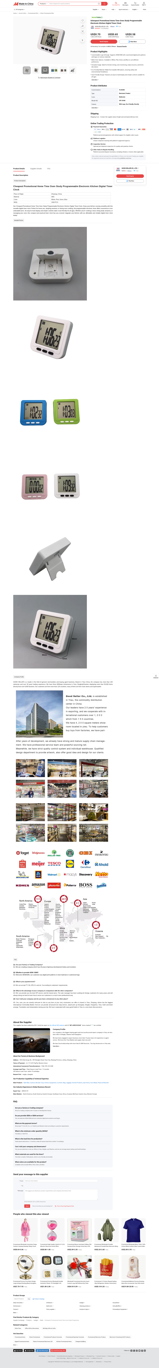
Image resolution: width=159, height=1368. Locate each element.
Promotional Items (20, 1337)
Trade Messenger (42, 1350)
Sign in (144, 5)
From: (21, 1181)
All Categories (20, 9)
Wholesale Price (90, 1356)
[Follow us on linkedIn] (145, 1350)
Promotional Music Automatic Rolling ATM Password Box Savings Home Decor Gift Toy (79, 1246)
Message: (20, 1191)
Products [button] (43, 4)
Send (27, 1206)
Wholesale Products (79, 1356)
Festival (15, 1309)
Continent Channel (101, 1356)
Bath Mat (26, 1083)
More (14, 1345)
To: (22, 1186)
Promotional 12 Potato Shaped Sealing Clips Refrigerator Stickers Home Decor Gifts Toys (105, 1283)
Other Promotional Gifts (47, 13)
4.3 (124, 171)
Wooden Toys (40, 1083)
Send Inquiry (104, 41)
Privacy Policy (107, 1361)
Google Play (29, 1350)
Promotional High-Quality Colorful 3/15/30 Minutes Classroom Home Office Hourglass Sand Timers (52, 1246)
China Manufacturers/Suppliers (65, 1356)
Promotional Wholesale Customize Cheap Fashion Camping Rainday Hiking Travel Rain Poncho (25, 1246)
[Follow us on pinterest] (142, 1350)
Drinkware (49, 1303)
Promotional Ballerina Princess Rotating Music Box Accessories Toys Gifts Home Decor (132, 1283)
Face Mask (93, 1083)
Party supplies (50, 1309)
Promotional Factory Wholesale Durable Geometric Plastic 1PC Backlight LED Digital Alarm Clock (51, 1283)
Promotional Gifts (33, 13)
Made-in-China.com (71, 1358)
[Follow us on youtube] (139, 1350)
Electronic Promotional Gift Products (120, 1337)
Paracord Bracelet (103, 1083)
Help (113, 9)
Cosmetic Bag (61, 1083)
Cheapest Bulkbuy (80, 1341)
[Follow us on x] (134, 1350)
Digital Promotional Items (22, 1341)
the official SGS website (57, 1025)
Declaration (99, 1361)
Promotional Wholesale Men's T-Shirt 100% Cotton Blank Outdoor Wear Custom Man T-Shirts (133, 1246)
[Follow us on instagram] (137, 1350)
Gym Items (86, 1083)
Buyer (103, 9)
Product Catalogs (39, 1299)
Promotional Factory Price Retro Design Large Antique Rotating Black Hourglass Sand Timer (24, 1283)
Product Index (110, 1356)
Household (116, 1303)
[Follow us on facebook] (131, 1350)
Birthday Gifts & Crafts (49, 1328)
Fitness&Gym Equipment (120, 1309)
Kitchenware (16, 1306)
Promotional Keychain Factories (75, 1337)
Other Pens (18, 1328)
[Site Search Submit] (104, 4)
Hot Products (42, 1356)
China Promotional (34, 1337)
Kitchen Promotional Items (64, 1341)
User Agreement (89, 1361)
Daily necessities (18, 1303)
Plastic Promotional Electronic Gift (43, 1341)
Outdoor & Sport (84, 1309)
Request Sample (122, 46)
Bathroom (49, 1306)
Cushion (32, 1083)
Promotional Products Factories (53, 1337)
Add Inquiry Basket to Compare (50, 78)
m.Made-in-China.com (83, 1358)
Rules (144, 9)
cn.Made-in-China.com (96, 1358)
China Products (51, 1356)
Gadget (82, 1303)
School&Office (117, 1306)
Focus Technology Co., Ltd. (66, 1361)
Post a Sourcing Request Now (64, 1206)
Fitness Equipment (50, 1083)
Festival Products (77, 1083)
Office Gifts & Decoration (32, 1328)
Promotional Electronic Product (97, 1337)
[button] (99, 3)
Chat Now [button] (133, 42)
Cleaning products (85, 1306)
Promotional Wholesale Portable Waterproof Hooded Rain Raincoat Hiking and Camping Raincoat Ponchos (106, 1246)
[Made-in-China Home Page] (23, 4)
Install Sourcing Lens (59, 1350)
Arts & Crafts (22, 13)
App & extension (123, 9)
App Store (18, 1350)
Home (15, 13)
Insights (118, 1356)
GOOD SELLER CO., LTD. (102, 26)
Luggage (68, 1083)
